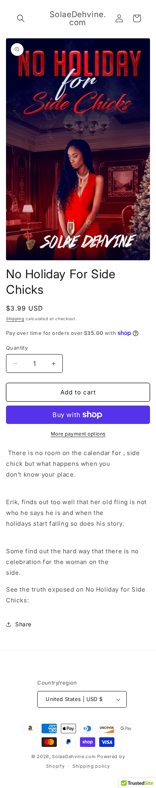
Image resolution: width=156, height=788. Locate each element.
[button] (21, 18)
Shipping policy (91, 766)
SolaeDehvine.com (74, 756)
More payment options (78, 434)
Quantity (17, 348)
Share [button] (23, 624)
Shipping (15, 318)
